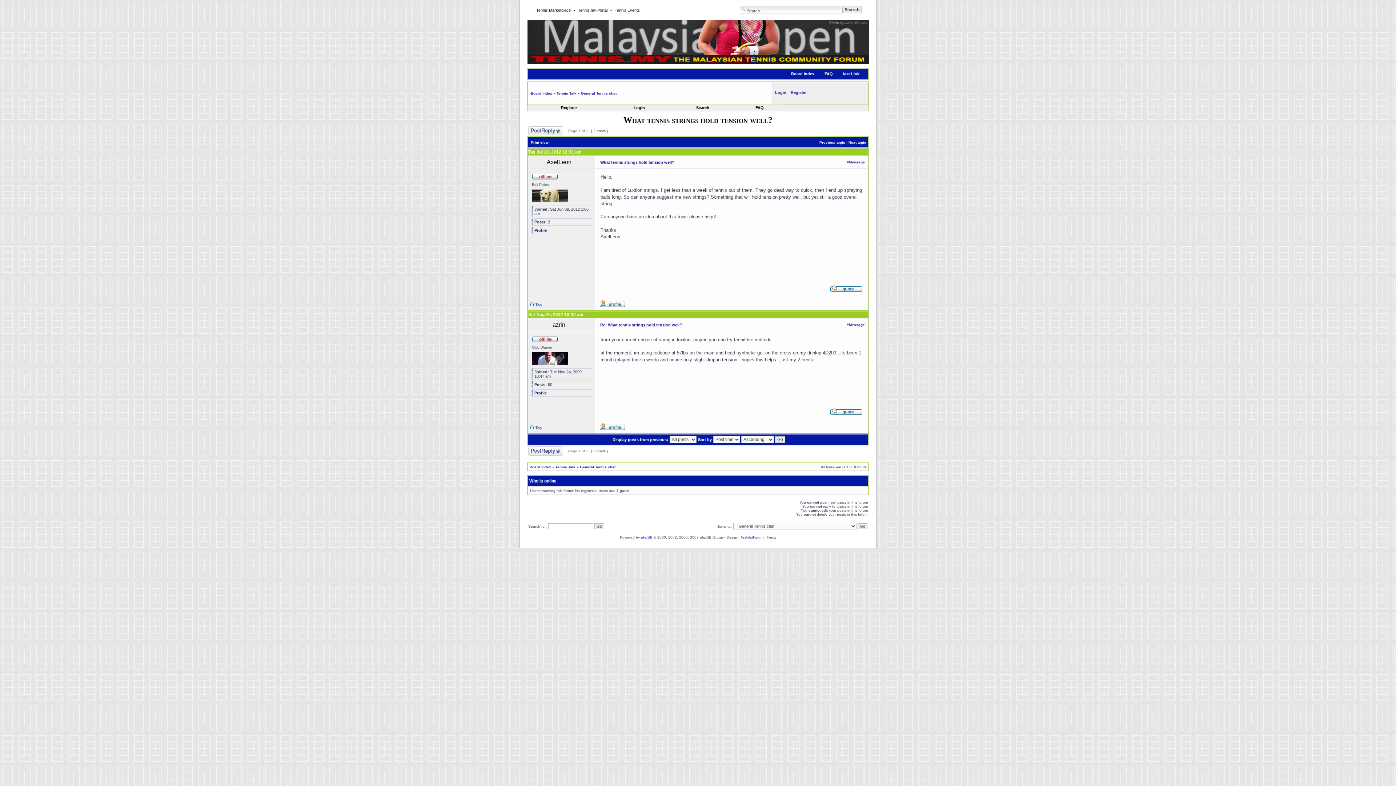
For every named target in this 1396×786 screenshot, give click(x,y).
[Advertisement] (732, 256)
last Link (851, 74)
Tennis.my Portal (592, 10)
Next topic (857, 142)
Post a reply (538, 128)
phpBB (647, 537)
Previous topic (832, 142)
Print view (540, 142)
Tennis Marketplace (553, 10)
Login (639, 108)
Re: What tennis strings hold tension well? (641, 325)
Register (569, 108)
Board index (802, 74)
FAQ (829, 74)
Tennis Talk (567, 93)
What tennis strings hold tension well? (637, 162)
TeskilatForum (752, 537)
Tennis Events (627, 10)
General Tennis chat (599, 93)
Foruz (771, 537)
